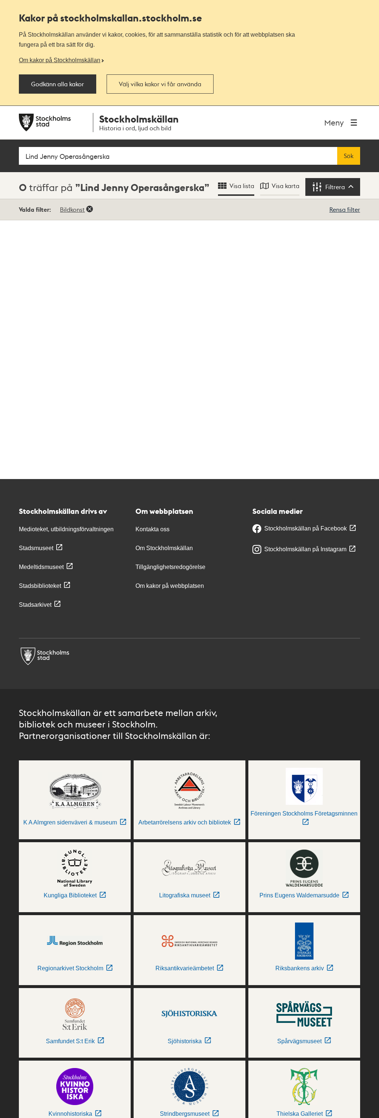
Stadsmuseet (36, 548)
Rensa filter (344, 209)
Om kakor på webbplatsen (169, 586)
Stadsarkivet (35, 605)
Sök (348, 156)
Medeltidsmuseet (41, 567)
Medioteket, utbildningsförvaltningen (66, 529)
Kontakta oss (152, 529)
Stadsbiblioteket (40, 586)
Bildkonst (72, 209)
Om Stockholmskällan (164, 548)
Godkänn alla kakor (57, 84)
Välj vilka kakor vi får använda (160, 84)
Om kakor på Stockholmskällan (59, 60)
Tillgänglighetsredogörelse (170, 567)
